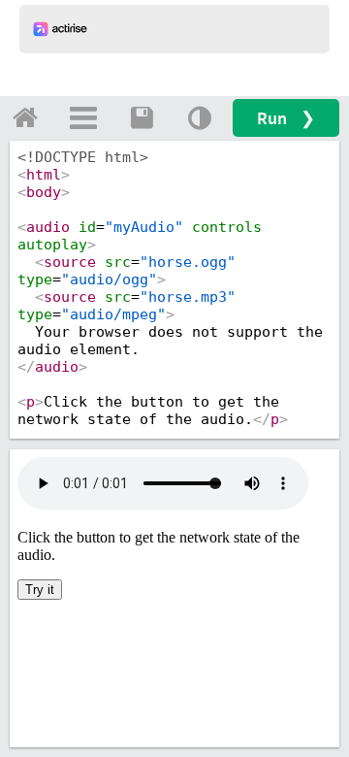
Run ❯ (286, 118)
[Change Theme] (199, 117)
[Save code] (141, 117)
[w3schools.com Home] (25, 117)
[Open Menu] (83, 117)
